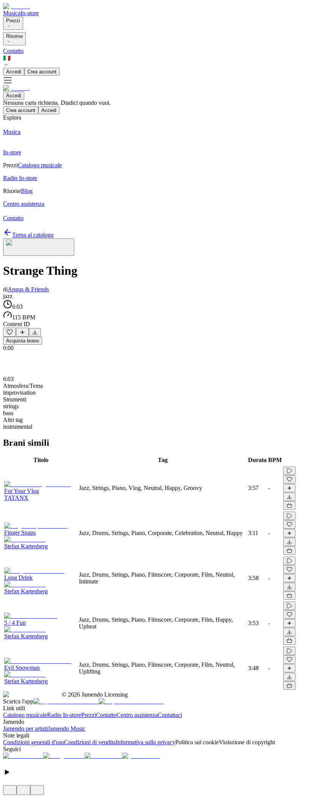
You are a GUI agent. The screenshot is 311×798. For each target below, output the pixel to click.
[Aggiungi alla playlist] (22, 332)
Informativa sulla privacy (145, 742)
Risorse (14, 36)
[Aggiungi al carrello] (289, 505)
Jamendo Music (66, 728)
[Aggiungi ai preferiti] (9, 332)
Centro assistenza (137, 715)
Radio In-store (64, 715)
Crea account (42, 72)
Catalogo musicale (25, 715)
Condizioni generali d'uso (33, 742)
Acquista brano (22, 341)
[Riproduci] (289, 471)
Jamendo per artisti (25, 728)
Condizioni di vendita (90, 742)
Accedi (13, 72)
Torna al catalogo (32, 235)
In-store (29, 13)
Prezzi (13, 20)
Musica (11, 13)
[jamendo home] (16, 6)
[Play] (38, 247)
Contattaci (170, 715)
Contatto (13, 51)
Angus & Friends (28, 289)
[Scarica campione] (35, 332)
